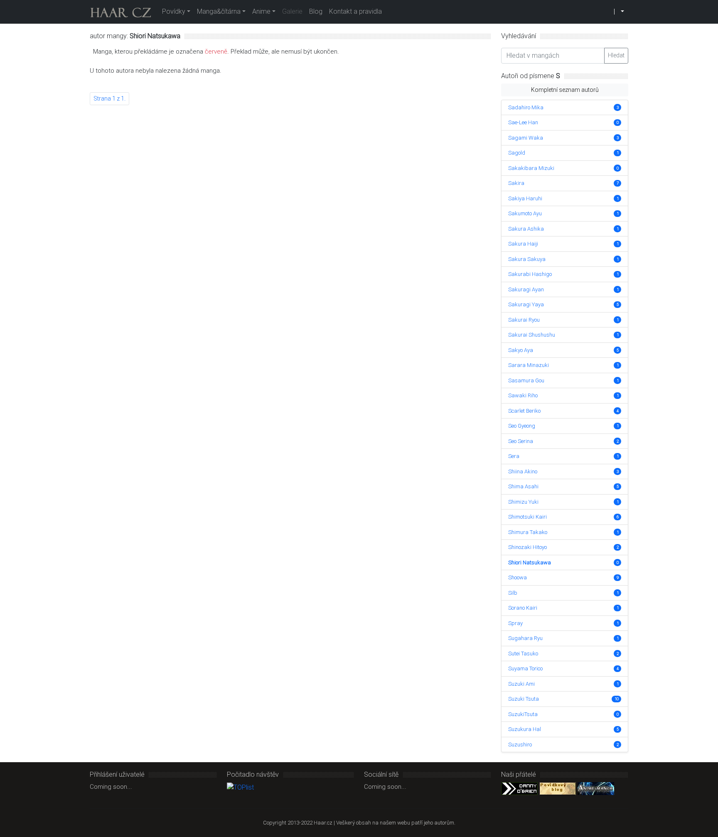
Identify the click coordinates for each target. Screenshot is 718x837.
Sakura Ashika (526, 229)
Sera (513, 456)
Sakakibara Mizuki (531, 168)
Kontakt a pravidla (355, 11)
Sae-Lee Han (523, 122)
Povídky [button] (173, 11)
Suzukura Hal (524, 729)
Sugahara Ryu (525, 638)
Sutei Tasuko (523, 653)
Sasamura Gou (526, 380)
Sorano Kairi (522, 608)
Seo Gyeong (521, 426)
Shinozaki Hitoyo (527, 547)
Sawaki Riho (523, 395)
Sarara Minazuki (528, 365)
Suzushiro (520, 744)
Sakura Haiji (523, 244)
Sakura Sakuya (527, 259)
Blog (315, 11)
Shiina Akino (522, 471)
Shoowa (517, 577)
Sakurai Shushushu (531, 335)
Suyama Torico (525, 668)
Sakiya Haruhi (525, 198)
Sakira (516, 183)
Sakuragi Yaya (526, 304)
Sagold (516, 153)
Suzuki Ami (521, 684)
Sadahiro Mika (525, 107)
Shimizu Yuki (523, 502)
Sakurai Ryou (524, 320)
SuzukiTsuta (523, 714)
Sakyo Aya (520, 350)
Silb (512, 593)
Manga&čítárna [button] (219, 11)
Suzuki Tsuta (523, 699)
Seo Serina (520, 441)
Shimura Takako (527, 532)
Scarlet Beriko (524, 411)
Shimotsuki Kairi (527, 517)
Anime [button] (261, 11)
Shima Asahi (523, 486)
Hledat (616, 55)
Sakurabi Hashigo (530, 274)
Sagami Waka (525, 138)
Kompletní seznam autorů (565, 89)
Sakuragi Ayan (526, 289)
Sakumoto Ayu (525, 213)
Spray (515, 623)
